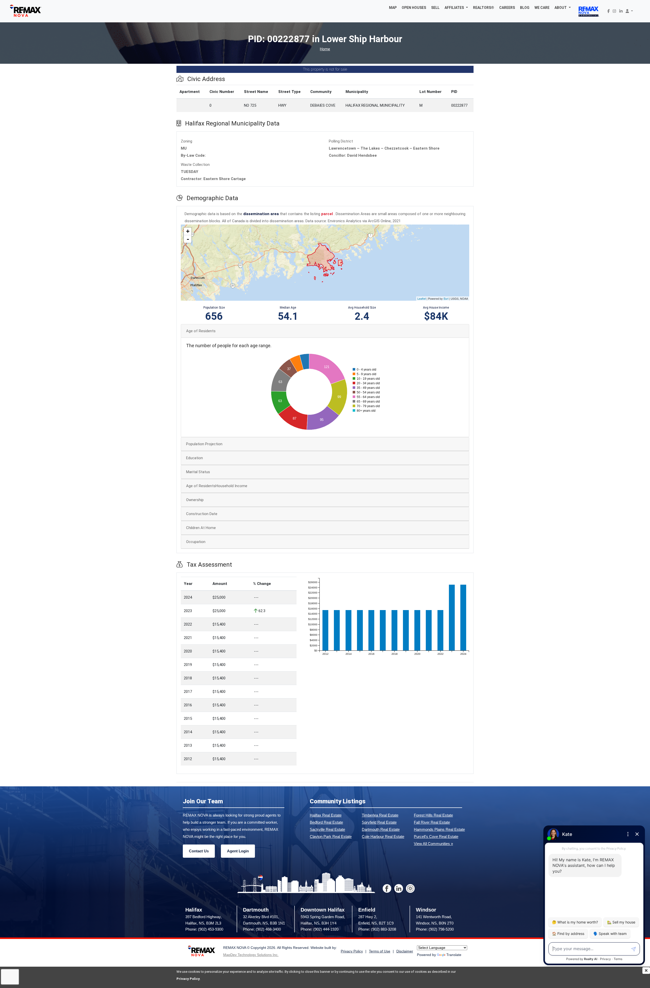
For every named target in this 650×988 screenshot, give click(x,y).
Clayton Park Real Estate (331, 836)
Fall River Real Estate (432, 822)
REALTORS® (483, 8)
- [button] (188, 239)
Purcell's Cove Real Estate (436, 836)
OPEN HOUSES (414, 8)
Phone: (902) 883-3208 (377, 929)
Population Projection (204, 444)
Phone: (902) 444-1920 (319, 929)
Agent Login (238, 851)
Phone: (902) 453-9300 (204, 929)
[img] (646, 970)
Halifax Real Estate (326, 815)
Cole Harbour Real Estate (383, 836)
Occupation (195, 541)
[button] (456, 7)
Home (325, 49)
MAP (393, 8)
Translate (453, 955)
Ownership (195, 500)
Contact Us (199, 851)
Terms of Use (379, 951)
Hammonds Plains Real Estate (439, 829)
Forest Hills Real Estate (433, 815)
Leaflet (421, 298)
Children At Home (201, 527)
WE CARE (541, 8)
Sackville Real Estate (327, 829)
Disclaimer (404, 951)
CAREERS (507, 8)
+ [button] (187, 231)
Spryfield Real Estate (379, 822)
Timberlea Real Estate (380, 815)
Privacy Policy (188, 979)
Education (194, 458)
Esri (446, 298)
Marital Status (198, 472)
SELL (435, 8)
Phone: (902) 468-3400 (262, 929)
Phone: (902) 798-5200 (435, 929)
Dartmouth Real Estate (381, 829)
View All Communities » (433, 843)
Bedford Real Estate (326, 822)
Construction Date (201, 514)
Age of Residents (201, 331)
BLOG (524, 8)
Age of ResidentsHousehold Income (216, 486)
